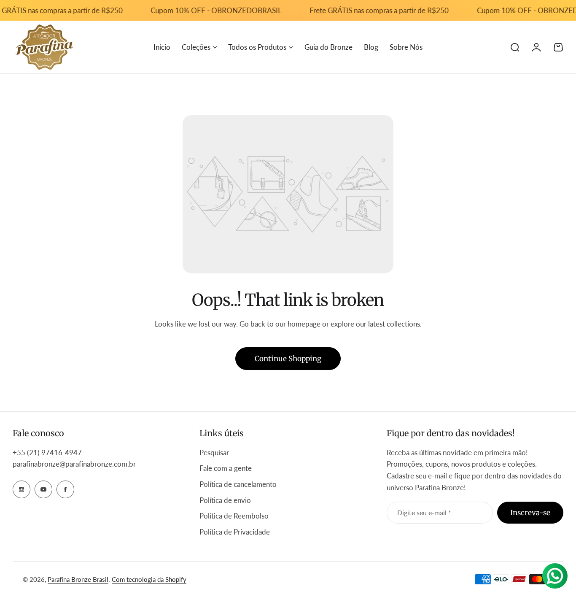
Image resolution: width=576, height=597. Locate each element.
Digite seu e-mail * (424, 512)
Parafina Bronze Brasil (78, 579)
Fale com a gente (225, 468)
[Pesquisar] (514, 47)
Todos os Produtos (257, 47)
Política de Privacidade (234, 531)
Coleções (196, 47)
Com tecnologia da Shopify (149, 579)
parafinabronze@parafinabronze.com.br (74, 463)
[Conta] (536, 47)
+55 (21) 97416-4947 (48, 452)
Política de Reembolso (234, 515)
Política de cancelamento (238, 484)
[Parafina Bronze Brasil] (44, 47)
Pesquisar (214, 452)
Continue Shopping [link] (288, 358)
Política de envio (225, 500)
